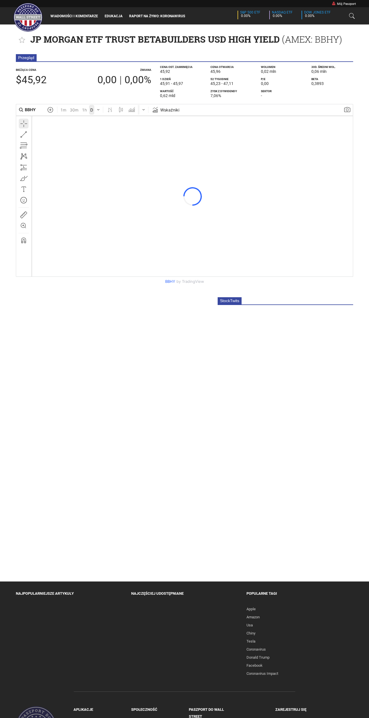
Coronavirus (256, 649)
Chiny (250, 633)
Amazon (253, 617)
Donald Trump (258, 657)
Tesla (250, 641)
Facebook (254, 665)
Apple (251, 609)
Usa (249, 625)
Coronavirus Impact (262, 673)
